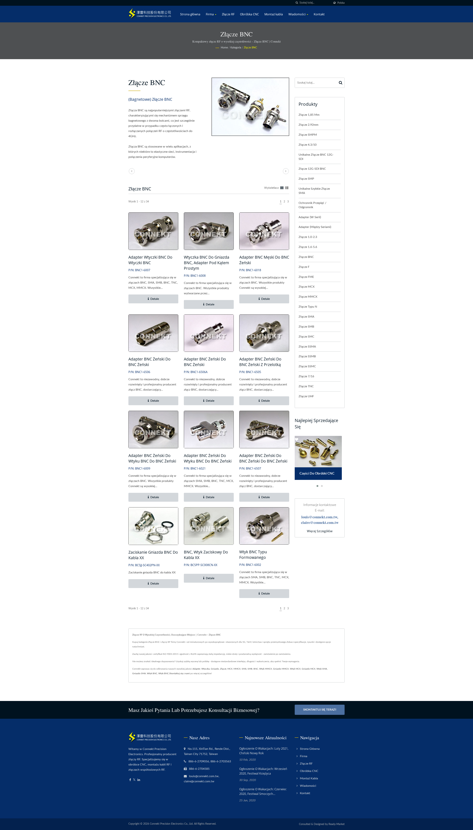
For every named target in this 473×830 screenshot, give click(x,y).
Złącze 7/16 (306, 376)
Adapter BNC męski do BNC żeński (264, 260)
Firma (210, 14)
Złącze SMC (306, 336)
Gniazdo (215, 669)
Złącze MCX (306, 286)
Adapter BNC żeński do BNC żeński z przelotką (260, 361)
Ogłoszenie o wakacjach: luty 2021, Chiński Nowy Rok (263, 750)
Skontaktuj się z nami (179, 673)
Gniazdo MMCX (281, 669)
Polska (341, 2)
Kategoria (235, 47)
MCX (229, 669)
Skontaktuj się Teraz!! (319, 709)
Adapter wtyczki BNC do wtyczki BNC (150, 260)
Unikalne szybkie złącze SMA (314, 190)
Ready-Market (337, 824)
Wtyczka (205, 669)
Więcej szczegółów (319, 531)
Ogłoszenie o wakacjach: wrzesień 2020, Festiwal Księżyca (263, 771)
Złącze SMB (306, 326)
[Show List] (286, 188)
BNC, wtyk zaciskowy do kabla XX (206, 554)
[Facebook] (130, 780)
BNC (255, 669)
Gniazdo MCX (308, 669)
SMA (244, 669)
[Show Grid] (282, 188)
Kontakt (319, 14)
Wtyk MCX (295, 669)
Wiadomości (297, 14)
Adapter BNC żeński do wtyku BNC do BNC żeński (152, 458)
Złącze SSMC (307, 366)
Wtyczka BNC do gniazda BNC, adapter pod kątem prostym (206, 263)
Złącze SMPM (308, 134)
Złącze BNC (250, 47)
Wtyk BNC (152, 673)
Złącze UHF (306, 396)
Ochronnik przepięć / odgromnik (312, 205)
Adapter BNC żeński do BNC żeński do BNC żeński (263, 458)
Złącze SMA (306, 316)
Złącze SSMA (307, 346)
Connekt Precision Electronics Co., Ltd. (171, 824)
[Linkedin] (138, 780)
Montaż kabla (273, 14)
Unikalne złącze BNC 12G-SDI (316, 156)
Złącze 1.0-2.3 (308, 237)
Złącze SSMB (307, 356)
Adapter (196, 669)
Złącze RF (228, 14)
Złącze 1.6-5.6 (308, 246)
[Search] (340, 83)
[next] (286, 171)
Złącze (223, 669)
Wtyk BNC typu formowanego (253, 554)
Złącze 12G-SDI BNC (312, 168)
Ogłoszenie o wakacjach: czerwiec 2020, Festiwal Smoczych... (263, 791)
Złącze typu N (308, 306)
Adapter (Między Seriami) (315, 227)
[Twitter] (134, 780)
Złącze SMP (306, 178)
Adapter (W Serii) (310, 217)
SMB (250, 669)
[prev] (132, 171)
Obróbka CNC (249, 14)
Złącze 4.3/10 (308, 144)
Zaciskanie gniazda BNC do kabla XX (153, 555)
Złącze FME (306, 276)
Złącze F (304, 266)
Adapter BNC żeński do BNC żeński (149, 361)
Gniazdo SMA (139, 673)
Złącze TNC (306, 386)
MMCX (237, 669)
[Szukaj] (297, 3)
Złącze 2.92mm (308, 124)
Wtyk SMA (322, 669)
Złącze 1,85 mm (309, 114)
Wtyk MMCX (265, 669)
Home (224, 47)
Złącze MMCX (308, 296)
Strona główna (190, 14)
